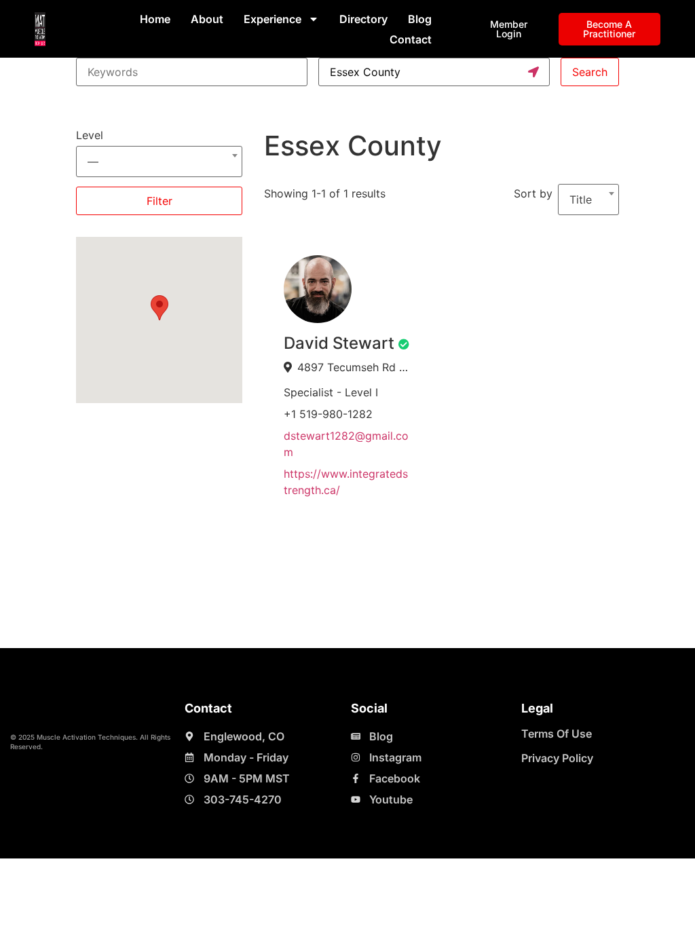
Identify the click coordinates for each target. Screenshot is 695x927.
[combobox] (159, 155)
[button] (159, 308)
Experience (272, 19)
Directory (363, 19)
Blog (420, 19)
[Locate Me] (533, 72)
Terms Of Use (556, 733)
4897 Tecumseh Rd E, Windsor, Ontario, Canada (354, 367)
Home (155, 19)
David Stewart (339, 343)
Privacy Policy (557, 758)
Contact (411, 39)
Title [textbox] (580, 199)
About (207, 19)
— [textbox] (93, 161)
